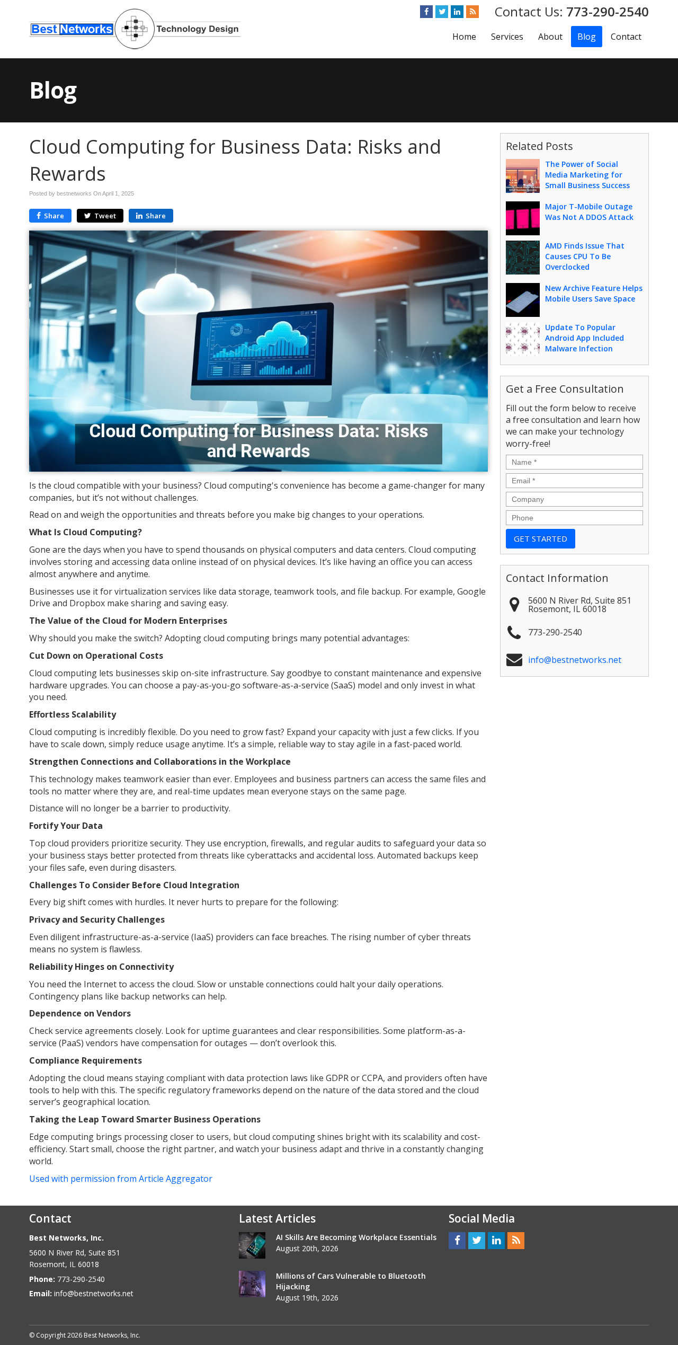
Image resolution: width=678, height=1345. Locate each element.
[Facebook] (426, 12)
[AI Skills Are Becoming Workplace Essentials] (252, 1245)
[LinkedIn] (457, 12)
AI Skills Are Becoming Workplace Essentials (356, 1237)
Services (507, 36)
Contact (626, 36)
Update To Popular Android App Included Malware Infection (584, 337)
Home (464, 36)
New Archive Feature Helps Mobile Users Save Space (594, 293)
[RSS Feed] (472, 12)
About (550, 36)
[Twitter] (441, 12)
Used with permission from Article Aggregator (120, 1178)
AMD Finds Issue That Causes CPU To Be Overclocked (585, 256)
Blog (586, 36)
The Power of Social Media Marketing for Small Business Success (587, 174)
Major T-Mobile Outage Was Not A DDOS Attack (589, 211)
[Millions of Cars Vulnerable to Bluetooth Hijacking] (252, 1284)
